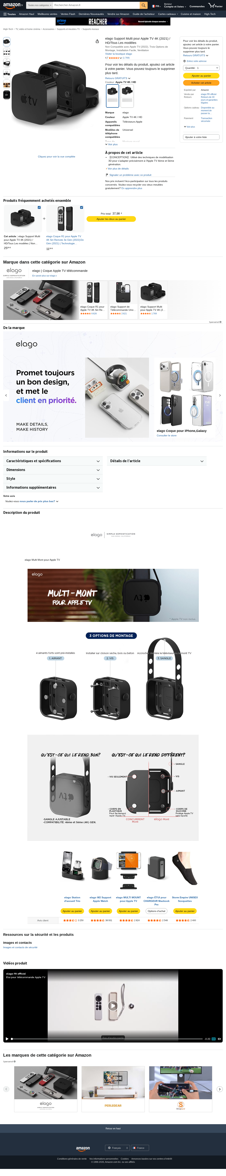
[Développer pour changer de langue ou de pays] (160, 6)
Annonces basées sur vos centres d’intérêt (151, 1159)
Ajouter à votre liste (196, 137)
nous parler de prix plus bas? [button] (38, 501)
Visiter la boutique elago (118, 53)
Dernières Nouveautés (91, 14)
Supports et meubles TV (68, 29)
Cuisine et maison (191, 14)
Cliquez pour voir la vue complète (56, 156)
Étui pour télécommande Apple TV (25, 977)
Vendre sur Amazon (118, 14)
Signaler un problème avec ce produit (130, 175)
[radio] (6, 41)
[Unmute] (219, 1039)
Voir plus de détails (118, 168)
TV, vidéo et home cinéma (28, 29)
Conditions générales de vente (72, 1159)
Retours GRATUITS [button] (194, 55)
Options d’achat (156, 911)
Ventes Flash (68, 14)
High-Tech (210, 14)
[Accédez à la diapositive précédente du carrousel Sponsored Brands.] (6, 1089)
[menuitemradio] (214, 1039)
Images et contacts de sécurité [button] (20, 947)
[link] (65, 218)
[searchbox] (96, 5)
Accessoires (48, 29)
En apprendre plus (131, 188)
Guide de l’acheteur (144, 14)
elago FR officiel (208, 94)
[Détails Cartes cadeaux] (177, 14)
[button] (9, 14)
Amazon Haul (26, 14)
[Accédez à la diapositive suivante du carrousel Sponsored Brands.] (220, 1089)
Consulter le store (167, 435)
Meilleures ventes (47, 14)
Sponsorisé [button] (214, 322)
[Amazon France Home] (83, 1149)
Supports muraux (90, 29)
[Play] (6, 1039)
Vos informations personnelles (103, 1159)
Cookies (125, 1159)
